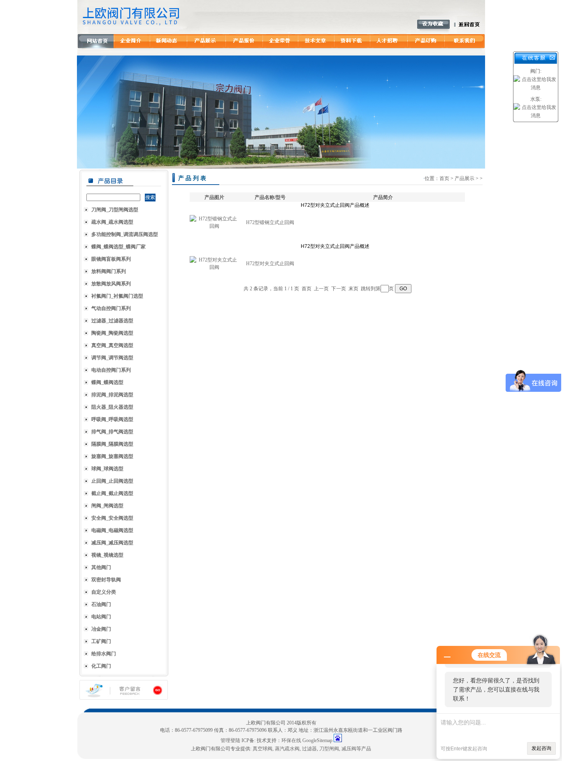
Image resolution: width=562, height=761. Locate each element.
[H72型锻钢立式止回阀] (214, 226)
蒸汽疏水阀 (287, 749)
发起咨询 (541, 748)
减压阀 (348, 749)
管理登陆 (230, 740)
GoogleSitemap (317, 740)
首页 (444, 178)
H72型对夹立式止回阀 (270, 263)
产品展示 (464, 178)
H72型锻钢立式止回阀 (270, 222)
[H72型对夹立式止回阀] (214, 267)
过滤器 (309, 749)
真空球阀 (262, 749)
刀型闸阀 (329, 749)
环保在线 (291, 740)
